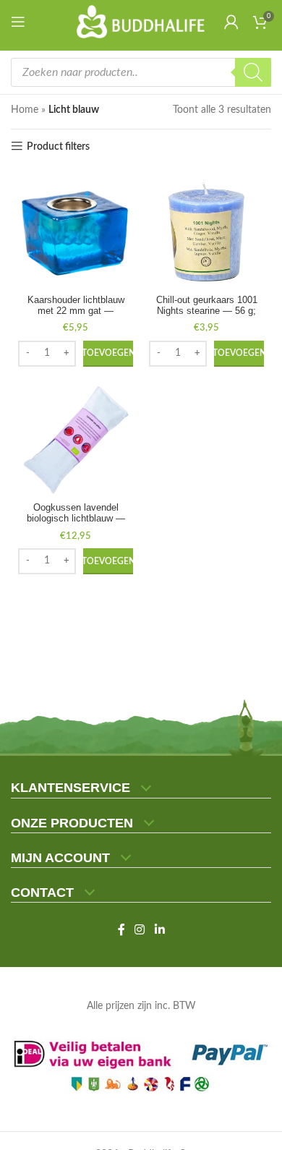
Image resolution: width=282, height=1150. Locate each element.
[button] (108, 354)
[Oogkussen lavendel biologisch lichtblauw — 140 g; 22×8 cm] (75, 440)
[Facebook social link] (121, 930)
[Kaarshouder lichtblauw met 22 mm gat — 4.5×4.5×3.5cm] (75, 231)
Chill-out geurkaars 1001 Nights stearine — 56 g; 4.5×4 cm (206, 311)
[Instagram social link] (140, 930)
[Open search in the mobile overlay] (141, 72)
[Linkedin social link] (159, 930)
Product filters (58, 147)
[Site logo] (141, 22)
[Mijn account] (231, 21)
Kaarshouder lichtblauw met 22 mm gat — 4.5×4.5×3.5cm (75, 311)
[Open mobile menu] (21, 21)
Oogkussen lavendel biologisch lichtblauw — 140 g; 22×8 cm (76, 518)
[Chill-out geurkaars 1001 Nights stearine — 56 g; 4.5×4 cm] (206, 231)
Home (24, 110)
